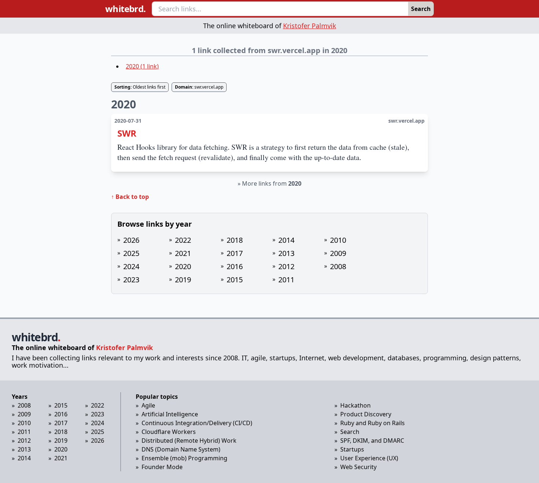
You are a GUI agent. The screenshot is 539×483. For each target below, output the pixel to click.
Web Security (358, 467)
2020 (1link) (142, 66)
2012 (286, 266)
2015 (235, 280)
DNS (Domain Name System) (181, 449)
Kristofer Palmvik (309, 25)
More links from (271, 183)
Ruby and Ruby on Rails (372, 423)
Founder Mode (162, 467)
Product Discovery (365, 414)
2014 (286, 240)
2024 (131, 266)
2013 (286, 253)
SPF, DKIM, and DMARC (372, 440)
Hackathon (355, 405)
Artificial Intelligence (170, 414)
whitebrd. (125, 9)
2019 (183, 280)
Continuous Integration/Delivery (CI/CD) (197, 423)
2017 (235, 253)
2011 (286, 280)
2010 (338, 240)
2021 (183, 253)
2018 (235, 240)
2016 (235, 266)
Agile (148, 405)
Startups (352, 449)
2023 (131, 280)
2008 (338, 266)
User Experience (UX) (369, 458)
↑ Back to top (130, 197)
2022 (183, 240)
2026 (131, 240)
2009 (338, 253)
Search (421, 9)
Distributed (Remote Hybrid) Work (189, 440)
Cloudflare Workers (169, 432)
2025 (131, 253)
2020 (183, 266)
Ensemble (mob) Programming (184, 458)
